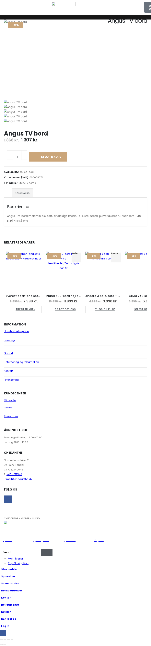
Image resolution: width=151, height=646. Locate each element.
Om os (8, 407)
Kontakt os (8, 619)
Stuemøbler (9, 569)
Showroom (11, 416)
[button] (2, 546)
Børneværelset (11, 590)
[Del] (8, 639)
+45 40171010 (14, 474)
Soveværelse (10, 583)
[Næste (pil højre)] (5, 644)
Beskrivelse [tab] (22, 193)
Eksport (8, 353)
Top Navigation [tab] (18, 563)
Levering (9, 340)
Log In (5, 626)
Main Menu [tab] (15, 558)
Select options (65, 309)
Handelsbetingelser (16, 331)
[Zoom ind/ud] (1, 639)
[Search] (46, 552)
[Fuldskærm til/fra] (5, 639)
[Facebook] (3, 633)
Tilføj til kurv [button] (25, 309)
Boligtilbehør (10, 604)
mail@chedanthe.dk (19, 479)
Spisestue (8, 576)
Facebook (8, 499)
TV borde (30, 183)
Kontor (6, 597)
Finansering (11, 379)
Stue (21, 183)
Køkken (6, 611)
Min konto (10, 400)
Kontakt (8, 371)
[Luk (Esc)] (12, 639)
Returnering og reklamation (21, 362)
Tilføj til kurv (50, 157)
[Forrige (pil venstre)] (1, 644)
